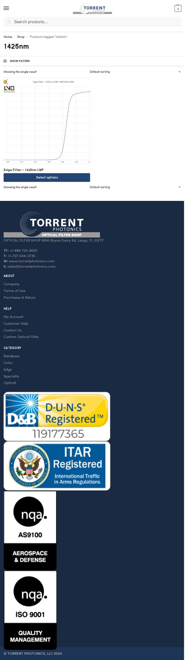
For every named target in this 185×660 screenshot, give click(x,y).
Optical (10, 382)
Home (8, 36)
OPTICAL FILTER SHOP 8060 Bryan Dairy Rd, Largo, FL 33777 (54, 240)
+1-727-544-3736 (21, 255)
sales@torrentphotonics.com (31, 266)
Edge (8, 369)
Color (8, 362)
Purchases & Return (20, 297)
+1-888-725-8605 (23, 250)
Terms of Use (14, 290)
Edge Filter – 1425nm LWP (23, 170)
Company (12, 283)
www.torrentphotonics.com (31, 260)
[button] (177, 8)
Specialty (11, 376)
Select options (47, 177)
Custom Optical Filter (21, 336)
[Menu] (11, 8)
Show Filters (20, 61)
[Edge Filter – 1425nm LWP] (47, 121)
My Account (13, 316)
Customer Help (16, 323)
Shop (21, 36)
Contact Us (13, 330)
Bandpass (12, 355)
